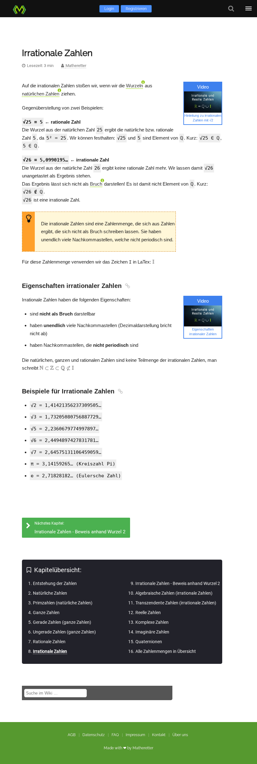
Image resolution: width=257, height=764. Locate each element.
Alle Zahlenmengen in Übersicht (165, 651)
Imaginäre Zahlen (152, 631)
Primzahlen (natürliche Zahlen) (62, 602)
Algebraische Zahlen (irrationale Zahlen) (173, 593)
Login (109, 9)
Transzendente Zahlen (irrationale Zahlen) (175, 602)
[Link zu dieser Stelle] (126, 285)
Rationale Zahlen (49, 641)
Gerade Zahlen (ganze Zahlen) (62, 622)
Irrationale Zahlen (50, 651)
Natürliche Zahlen (50, 593)
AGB (72, 735)
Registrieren (136, 9)
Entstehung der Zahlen (55, 583)
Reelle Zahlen (148, 612)
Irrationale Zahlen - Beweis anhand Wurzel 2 (177, 583)
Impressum (135, 735)
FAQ (115, 735)
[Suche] (231, 8)
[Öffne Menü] (248, 8)
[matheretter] (21, 8)
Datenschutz (93, 735)
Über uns (180, 735)
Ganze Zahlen (46, 612)
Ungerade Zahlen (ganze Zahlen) (64, 631)
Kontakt (158, 735)
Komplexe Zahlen (152, 622)
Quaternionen (148, 641)
